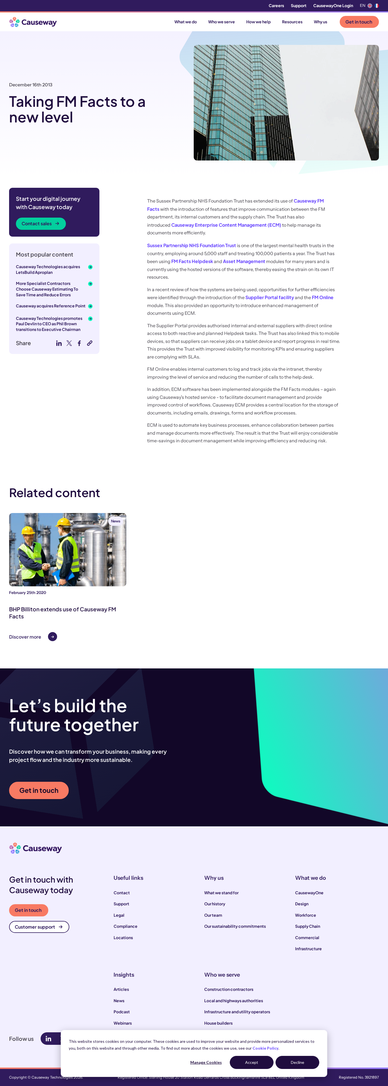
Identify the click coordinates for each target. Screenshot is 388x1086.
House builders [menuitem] (218, 1022)
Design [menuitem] (301, 903)
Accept (251, 1062)
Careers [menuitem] (276, 5)
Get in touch (358, 22)
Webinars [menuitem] (123, 1022)
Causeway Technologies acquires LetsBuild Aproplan (48, 269)
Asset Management (244, 261)
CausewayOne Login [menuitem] (333, 5)
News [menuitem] (119, 1000)
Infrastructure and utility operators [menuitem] (237, 1011)
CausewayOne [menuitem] (309, 892)
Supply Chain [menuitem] (307, 926)
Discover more (25, 637)
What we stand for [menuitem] (221, 892)
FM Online (322, 297)
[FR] (376, 5)
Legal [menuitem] (119, 915)
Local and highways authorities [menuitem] (233, 1000)
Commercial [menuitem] (307, 937)
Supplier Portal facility (269, 297)
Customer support (35, 927)
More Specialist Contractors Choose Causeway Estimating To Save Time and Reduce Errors (47, 289)
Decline (297, 1062)
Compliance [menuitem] (125, 926)
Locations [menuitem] (123, 937)
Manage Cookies (206, 1062)
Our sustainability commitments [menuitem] (235, 926)
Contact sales (37, 223)
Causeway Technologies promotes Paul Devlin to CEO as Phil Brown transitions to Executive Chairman (49, 324)
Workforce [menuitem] (305, 915)
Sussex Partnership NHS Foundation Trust (191, 245)
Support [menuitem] (298, 5)
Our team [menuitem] (213, 915)
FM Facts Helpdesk (192, 261)
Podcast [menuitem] (122, 1011)
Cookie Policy (265, 1048)
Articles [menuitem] (121, 989)
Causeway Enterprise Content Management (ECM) (226, 225)
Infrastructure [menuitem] (308, 948)
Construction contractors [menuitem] (228, 989)
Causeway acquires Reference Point (50, 305)
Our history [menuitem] (214, 903)
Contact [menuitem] (122, 892)
